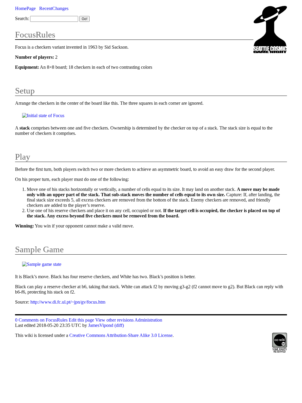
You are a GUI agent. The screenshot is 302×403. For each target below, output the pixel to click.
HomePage (25, 8)
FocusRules (35, 34)
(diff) (119, 325)
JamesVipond (100, 325)
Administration (148, 319)
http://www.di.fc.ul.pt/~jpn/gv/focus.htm (67, 301)
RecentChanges (53, 8)
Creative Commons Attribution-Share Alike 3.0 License (121, 335)
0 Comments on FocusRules (41, 319)
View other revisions (114, 319)
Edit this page (81, 319)
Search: (22, 18)
